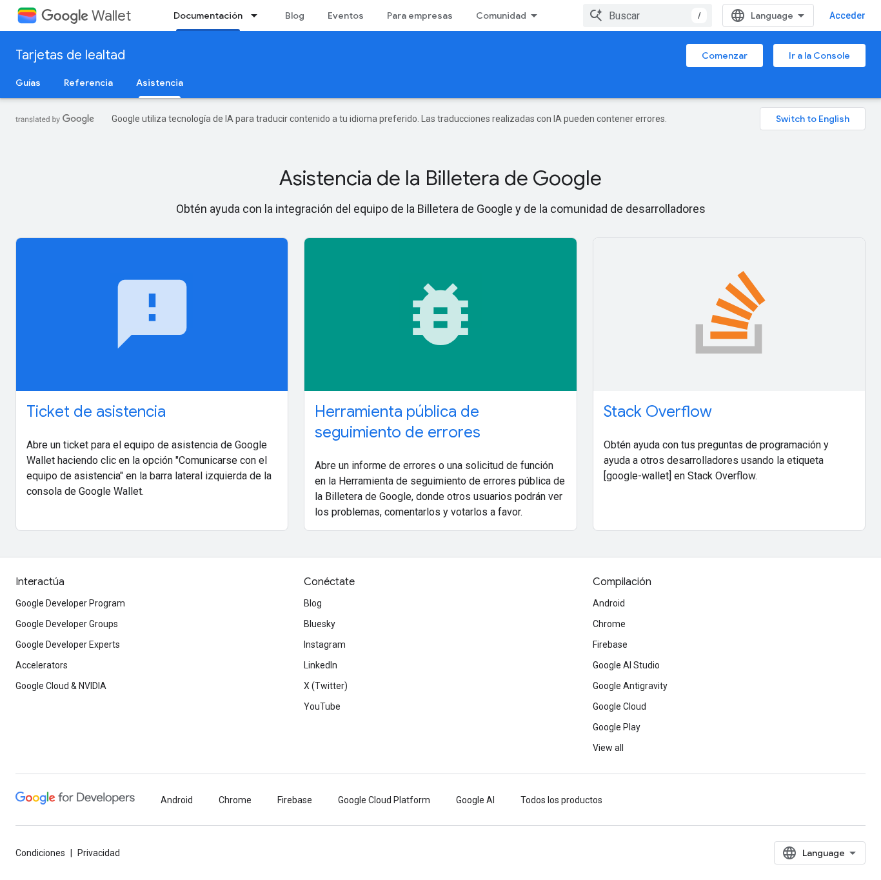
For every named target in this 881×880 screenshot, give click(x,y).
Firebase (610, 644)
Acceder (847, 15)
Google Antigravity (630, 686)
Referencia (88, 82)
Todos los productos (561, 800)
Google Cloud (619, 706)
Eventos (346, 15)
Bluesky (319, 624)
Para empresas (420, 15)
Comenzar (724, 55)
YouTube (322, 706)
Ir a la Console (819, 55)
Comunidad (501, 15)
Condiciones (40, 853)
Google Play (616, 727)
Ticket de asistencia (96, 411)
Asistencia (159, 82)
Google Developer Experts (67, 644)
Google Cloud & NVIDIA (60, 686)
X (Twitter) (326, 686)
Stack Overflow (658, 411)
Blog (294, 15)
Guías (28, 82)
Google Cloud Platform (384, 800)
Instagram (325, 644)
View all (608, 748)
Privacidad (98, 853)
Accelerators (41, 665)
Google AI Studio (626, 665)
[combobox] (647, 15)
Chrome (609, 624)
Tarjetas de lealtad (70, 55)
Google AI (475, 800)
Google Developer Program (70, 603)
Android (609, 603)
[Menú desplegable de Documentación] (258, 15)
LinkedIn (320, 665)
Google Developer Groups (66, 624)
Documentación (208, 15)
